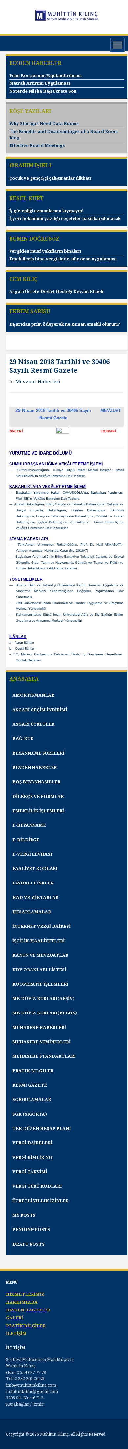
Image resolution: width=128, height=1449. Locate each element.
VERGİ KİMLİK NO (32, 1157)
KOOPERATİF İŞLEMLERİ (40, 984)
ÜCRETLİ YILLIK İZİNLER (40, 1200)
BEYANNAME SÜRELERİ (38, 753)
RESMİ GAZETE (29, 1085)
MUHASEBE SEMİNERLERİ (41, 1041)
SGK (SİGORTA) (29, 1114)
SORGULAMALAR (31, 1099)
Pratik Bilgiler (32, 1070)
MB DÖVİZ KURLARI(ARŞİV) (43, 998)
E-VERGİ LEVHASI (32, 854)
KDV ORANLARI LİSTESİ (39, 969)
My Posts (23, 1215)
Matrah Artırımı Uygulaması (39, 83)
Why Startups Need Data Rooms (44, 123)
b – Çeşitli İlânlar (21, 648)
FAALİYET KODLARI (35, 868)
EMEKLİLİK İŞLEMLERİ (38, 810)
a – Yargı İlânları (21, 642)
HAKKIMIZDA (22, 1302)
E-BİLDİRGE (25, 839)
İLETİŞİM (16, 1333)
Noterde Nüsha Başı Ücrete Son (42, 91)
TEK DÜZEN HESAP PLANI (41, 1128)
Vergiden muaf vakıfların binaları (45, 251)
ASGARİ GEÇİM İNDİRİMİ (39, 709)
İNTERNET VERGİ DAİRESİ (41, 926)
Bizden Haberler (34, 767)
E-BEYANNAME (29, 825)
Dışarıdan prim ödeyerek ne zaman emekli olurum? (64, 324)
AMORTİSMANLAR (33, 695)
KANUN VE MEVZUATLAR (40, 955)
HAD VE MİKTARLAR (35, 897)
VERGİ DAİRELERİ (32, 1142)
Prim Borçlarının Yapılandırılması (45, 75)
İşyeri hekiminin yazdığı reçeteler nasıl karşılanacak (65, 218)
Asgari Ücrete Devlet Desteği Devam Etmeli (56, 291)
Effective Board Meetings (37, 145)
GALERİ (14, 1317)
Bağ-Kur (22, 738)
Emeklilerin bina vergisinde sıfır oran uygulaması (63, 258)
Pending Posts (31, 1229)
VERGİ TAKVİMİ (29, 1171)
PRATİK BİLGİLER (26, 1325)
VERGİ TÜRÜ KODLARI (37, 1186)
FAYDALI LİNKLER (32, 883)
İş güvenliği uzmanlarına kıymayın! (46, 210)
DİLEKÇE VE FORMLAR (38, 796)
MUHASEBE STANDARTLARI (44, 1056)
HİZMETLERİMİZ (25, 1294)
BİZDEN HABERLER (28, 1310)
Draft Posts (28, 1244)
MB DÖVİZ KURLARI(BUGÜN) (44, 1013)
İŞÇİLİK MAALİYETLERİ (38, 940)
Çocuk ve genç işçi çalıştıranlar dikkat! (50, 178)
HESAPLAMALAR (31, 911)
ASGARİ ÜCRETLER (33, 724)
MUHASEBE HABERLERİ (39, 1027)
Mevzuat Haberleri (37, 382)
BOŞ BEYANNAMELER (36, 781)
